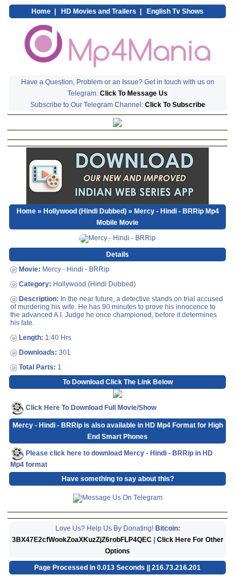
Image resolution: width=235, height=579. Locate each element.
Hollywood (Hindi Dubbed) (85, 211)
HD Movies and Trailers (98, 11)
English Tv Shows (175, 11)
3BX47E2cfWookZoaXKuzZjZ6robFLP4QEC (82, 540)
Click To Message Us (134, 93)
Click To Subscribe (175, 105)
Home (41, 11)
